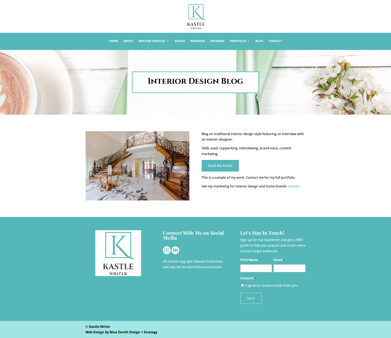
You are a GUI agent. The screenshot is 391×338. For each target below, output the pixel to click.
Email (279, 260)
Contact (275, 41)
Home (113, 41)
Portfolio (238, 41)
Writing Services (152, 41)
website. (293, 186)
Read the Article (220, 165)
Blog (259, 41)
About (128, 41)
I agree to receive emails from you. (271, 285)
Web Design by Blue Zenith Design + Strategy (121, 332)
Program (197, 41)
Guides (180, 41)
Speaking (217, 41)
